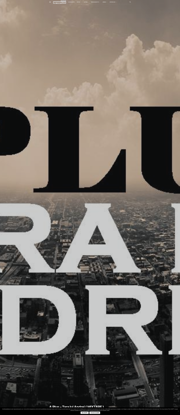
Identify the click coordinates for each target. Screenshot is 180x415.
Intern (78, 2)
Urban (104, 2)
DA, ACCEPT (85, 412)
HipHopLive (112, 2)
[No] (178, 411)
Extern (86, 2)
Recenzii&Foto (95, 2)
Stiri (50, 402)
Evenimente (71, 2)
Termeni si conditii (95, 412)
